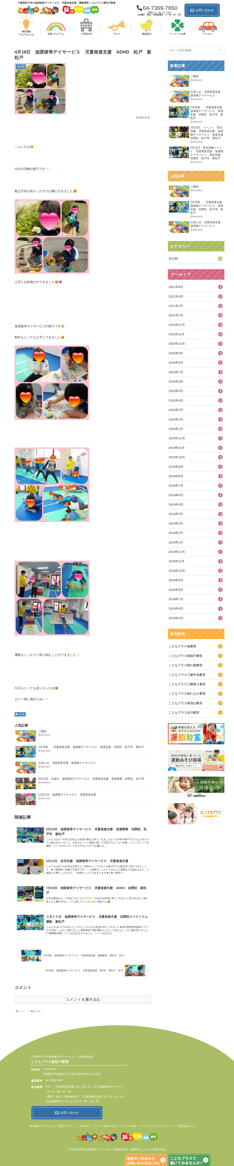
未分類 (22, 714)
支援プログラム (66, 1126)
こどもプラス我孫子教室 (185, 656)
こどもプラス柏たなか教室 (187, 693)
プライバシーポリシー (164, 1126)
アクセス (144, 1126)
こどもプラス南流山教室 (185, 703)
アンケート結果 (128, 1126)
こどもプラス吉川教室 (184, 712)
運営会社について (188, 1126)
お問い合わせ (204, 10)
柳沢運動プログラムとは (42, 1126)
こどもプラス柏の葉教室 (185, 665)
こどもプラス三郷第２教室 (187, 684)
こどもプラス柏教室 (182, 646)
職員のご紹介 (110, 1126)
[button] (221, 50)
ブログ (96, 1126)
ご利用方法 (83, 1126)
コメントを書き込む (83, 999)
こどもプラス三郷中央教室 (187, 675)
